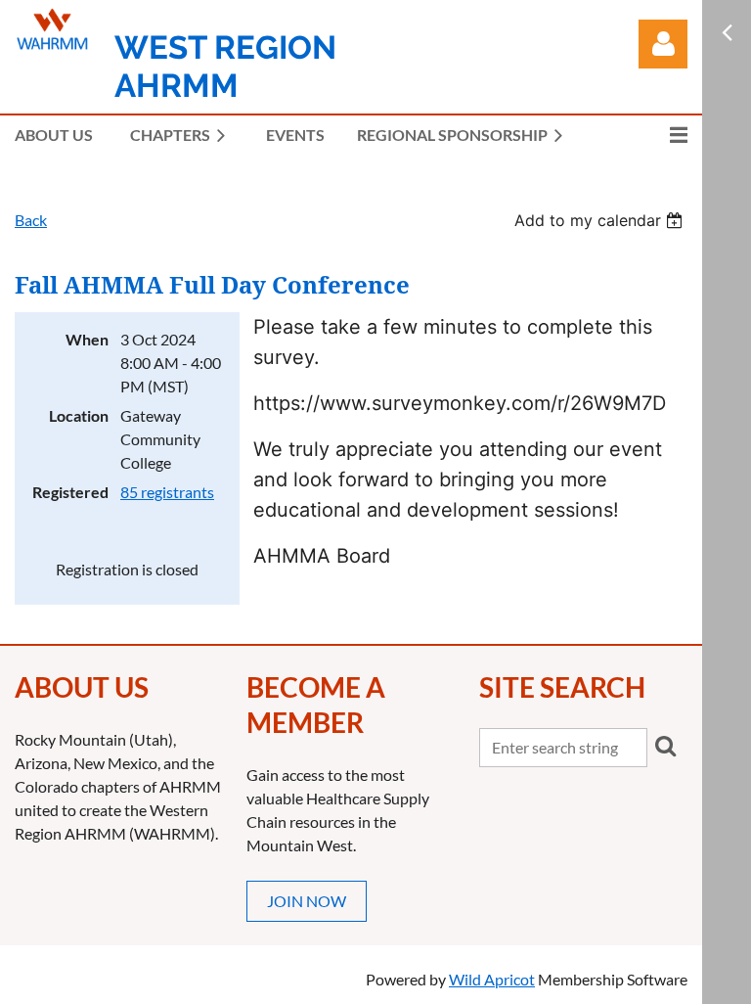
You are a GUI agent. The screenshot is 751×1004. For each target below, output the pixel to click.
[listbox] (600, 220)
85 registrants (167, 491)
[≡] (658, 134)
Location (79, 415)
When (87, 339)
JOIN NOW (306, 900)
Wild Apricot (492, 979)
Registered (70, 491)
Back (31, 219)
